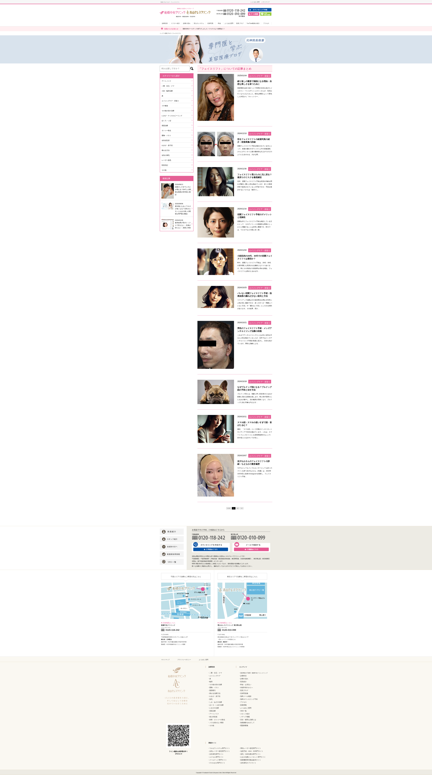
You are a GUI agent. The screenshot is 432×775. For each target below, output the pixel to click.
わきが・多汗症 (167, 145)
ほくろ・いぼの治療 (216, 705)
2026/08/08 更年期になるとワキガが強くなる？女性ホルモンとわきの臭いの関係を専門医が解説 (183, 209)
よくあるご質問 (256, 2)
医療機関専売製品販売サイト (250, 760)
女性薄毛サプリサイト (248, 763)
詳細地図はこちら (169, 623)
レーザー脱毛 (166, 160)
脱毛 (211, 699)
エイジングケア (214, 676)
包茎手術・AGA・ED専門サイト (251, 751)
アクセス (243, 702)
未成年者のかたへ (246, 687)
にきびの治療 (214, 708)
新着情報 (243, 705)
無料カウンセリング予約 (249, 699)
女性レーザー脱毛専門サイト (219, 751)
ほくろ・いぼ (166, 121)
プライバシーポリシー (184, 659)
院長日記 (165, 165)
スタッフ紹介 (245, 714)
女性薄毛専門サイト (216, 754)
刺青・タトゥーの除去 (217, 720)
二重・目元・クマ (168, 86)
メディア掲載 (245, 717)
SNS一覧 (243, 711)
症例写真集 (244, 693)
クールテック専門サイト (218, 760)
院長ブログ (168, 33)
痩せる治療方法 (214, 693)
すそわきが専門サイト (217, 763)
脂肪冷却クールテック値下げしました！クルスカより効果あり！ (204, 29)
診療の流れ (244, 679)
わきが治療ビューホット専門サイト (253, 757)
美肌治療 (165, 125)
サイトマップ (266, 2)
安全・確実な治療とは (248, 720)
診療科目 (243, 676)
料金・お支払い (245, 684)
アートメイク (166, 81)
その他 (164, 170)
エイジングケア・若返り (170, 101)
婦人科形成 (213, 717)
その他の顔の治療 (168, 111)
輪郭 (211, 682)
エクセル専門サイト (216, 757)
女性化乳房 (166, 140)
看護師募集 (244, 725)
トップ (161, 33)
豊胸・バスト (166, 135)
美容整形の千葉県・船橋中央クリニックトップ (254, 673)
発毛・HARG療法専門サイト (250, 754)
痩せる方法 (166, 150)
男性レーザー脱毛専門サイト (250, 748)
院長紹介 (243, 682)
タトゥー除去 (166, 130)
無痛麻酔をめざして (247, 722)
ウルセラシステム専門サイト (219, 748)
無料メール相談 (245, 696)
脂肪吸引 (212, 690)
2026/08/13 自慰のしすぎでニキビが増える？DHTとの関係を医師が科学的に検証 (183, 189)
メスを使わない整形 (216, 722)
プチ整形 (165, 106)
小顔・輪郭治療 (167, 91)
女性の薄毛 (166, 155)
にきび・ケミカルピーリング (172, 116)
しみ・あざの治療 (215, 702)
